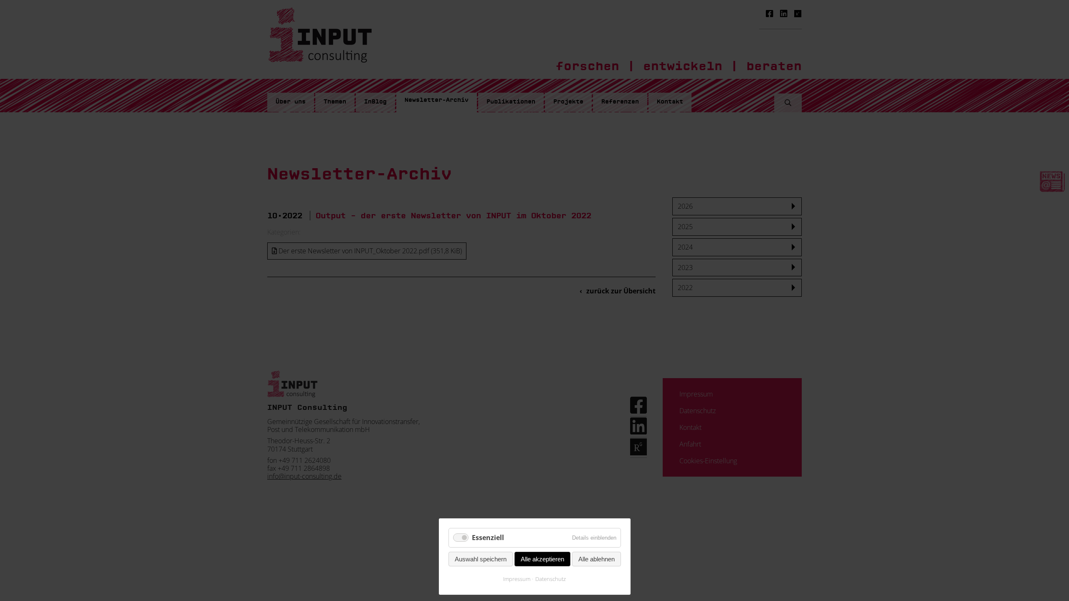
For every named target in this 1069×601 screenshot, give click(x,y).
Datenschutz (550, 579)
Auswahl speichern (481, 559)
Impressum (516, 579)
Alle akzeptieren (542, 559)
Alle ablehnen (596, 559)
